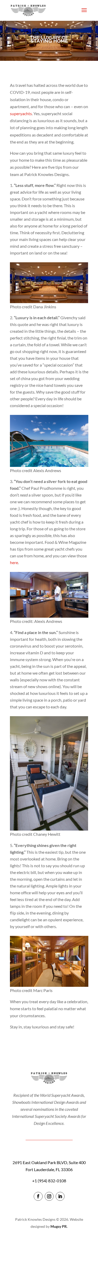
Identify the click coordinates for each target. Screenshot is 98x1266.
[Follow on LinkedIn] (60, 1196)
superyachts (21, 113)
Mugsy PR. (58, 1226)
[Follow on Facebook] (38, 1196)
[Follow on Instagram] (49, 1196)
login (49, 1241)
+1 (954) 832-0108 (49, 1180)
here (14, 562)
